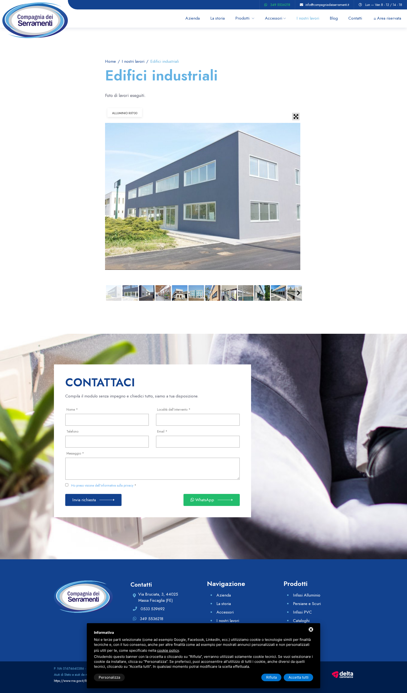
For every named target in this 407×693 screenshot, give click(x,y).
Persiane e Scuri (307, 604)
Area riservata (389, 18)
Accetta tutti (299, 677)
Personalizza (109, 677)
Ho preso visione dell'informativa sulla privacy (102, 485)
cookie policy (168, 650)
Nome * (72, 409)
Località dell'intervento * (174, 409)
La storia (217, 18)
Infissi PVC (302, 612)
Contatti (355, 18)
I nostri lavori (308, 18)
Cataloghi (301, 621)
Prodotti (243, 18)
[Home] (34, 3)
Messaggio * (75, 453)
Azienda (192, 18)
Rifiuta (271, 677)
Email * (162, 431)
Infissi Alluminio (306, 595)
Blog (334, 18)
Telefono (72, 431)
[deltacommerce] (342, 674)
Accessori (273, 18)
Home (110, 61)
